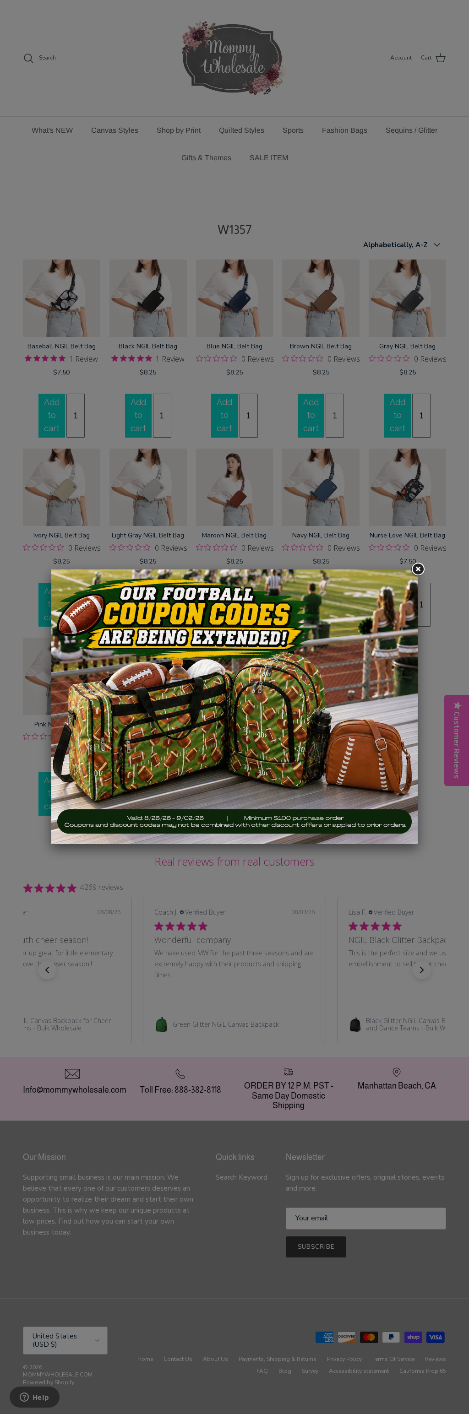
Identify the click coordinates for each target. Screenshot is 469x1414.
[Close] (417, 569)
